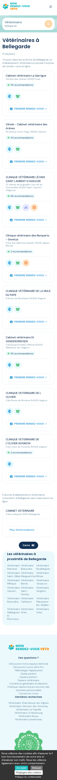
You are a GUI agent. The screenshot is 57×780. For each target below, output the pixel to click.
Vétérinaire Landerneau (28, 719)
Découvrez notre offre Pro (28, 667)
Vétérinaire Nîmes (42, 574)
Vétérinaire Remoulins (13, 600)
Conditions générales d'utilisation (28, 683)
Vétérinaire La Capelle (28, 709)
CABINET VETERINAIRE (20, 510)
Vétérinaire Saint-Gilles (13, 574)
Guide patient (29, 673)
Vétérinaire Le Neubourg (29, 712)
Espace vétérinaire (28, 680)
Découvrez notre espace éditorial (28, 663)
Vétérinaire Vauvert (13, 589)
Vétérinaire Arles (27, 610)
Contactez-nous (28, 693)
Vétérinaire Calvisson (27, 600)
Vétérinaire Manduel (13, 567)
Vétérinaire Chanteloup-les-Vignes (28, 703)
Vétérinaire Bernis (27, 582)
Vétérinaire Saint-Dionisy (27, 591)
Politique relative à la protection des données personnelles (29, 688)
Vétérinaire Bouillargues (43, 567)
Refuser (36, 768)
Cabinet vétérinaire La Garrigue (26, 75)
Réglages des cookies (28, 772)
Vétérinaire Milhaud (13, 582)
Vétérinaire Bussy (29, 716)
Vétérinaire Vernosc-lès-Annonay (28, 706)
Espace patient (28, 677)
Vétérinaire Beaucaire (27, 567)
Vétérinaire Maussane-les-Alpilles (42, 602)
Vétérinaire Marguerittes (28, 574)
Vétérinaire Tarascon (42, 582)
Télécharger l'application (28, 670)
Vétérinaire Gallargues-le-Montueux (14, 614)
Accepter (21, 768)
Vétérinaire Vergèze (42, 589)
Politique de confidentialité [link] (28, 777)
